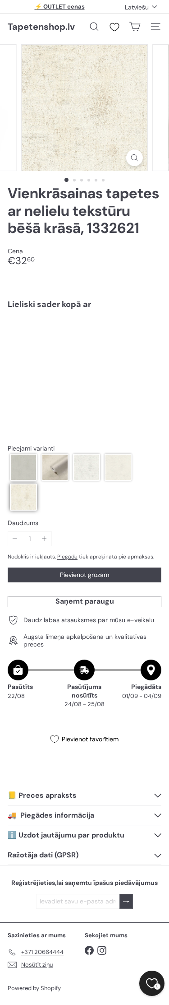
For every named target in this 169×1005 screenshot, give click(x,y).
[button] (23, 467)
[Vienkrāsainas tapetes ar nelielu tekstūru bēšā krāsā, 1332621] (84, 343)
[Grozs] (134, 27)
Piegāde (67, 556)
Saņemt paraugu (84, 601)
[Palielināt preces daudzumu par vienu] (44, 538)
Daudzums (23, 523)
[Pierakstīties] (126, 901)
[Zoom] (134, 157)
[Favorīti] (114, 27)
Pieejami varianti (31, 448)
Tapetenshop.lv (41, 26)
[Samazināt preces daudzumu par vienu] (15, 538)
